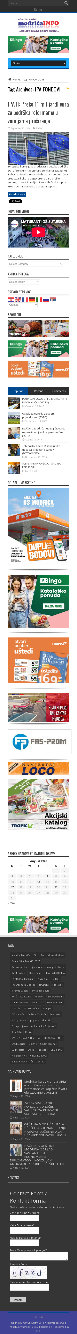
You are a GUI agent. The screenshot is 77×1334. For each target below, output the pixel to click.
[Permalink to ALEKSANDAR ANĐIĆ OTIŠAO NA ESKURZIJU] (14, 473)
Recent (38, 391)
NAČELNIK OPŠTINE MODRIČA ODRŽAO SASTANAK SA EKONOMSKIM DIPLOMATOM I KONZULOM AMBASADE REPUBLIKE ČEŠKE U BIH (37, 1155)
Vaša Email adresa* (22, 1225)
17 (12, 887)
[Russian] (46, 299)
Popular (18, 391)
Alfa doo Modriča (20, 955)
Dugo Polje (35, 972)
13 (38, 882)
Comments (59, 391)
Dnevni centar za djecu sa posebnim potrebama (37, 967)
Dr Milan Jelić (18, 972)
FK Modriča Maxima (22, 978)
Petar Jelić (54, 1014)
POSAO (39, 128)
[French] (25, 299)
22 (56, 887)
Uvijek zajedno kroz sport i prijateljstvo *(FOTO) (38, 415)
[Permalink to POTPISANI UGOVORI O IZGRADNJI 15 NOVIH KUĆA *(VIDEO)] (14, 408)
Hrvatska (44, 984)
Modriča (15, 1008)
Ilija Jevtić (57, 984)
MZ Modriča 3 (31, 1008)
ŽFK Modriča (37, 1061)
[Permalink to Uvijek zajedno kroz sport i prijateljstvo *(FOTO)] (14, 423)
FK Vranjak (42, 978)
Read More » (17, 194)
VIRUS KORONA (38, 1055)
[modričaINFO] (38, 29)
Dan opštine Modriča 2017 (25, 961)
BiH (35, 955)
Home (16, 79)
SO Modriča (17, 1049)
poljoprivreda (18, 1020)
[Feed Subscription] (67, 88)
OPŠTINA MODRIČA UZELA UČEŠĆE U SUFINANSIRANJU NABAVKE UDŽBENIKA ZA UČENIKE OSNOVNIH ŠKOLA (45, 1129)
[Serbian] (53, 299)
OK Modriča (17, 1014)
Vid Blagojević (18, 1055)
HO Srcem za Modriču (23, 984)
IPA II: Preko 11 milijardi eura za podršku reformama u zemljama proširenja (38, 112)
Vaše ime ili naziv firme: (24, 1213)
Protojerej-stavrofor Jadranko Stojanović (33, 1026)
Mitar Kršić (38, 1002)
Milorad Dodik (56, 996)
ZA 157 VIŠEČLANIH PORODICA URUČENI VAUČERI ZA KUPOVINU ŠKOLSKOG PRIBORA (41, 1108)
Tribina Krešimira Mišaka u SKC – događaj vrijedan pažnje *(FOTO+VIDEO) (42, 449)
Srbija (31, 1049)
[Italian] (39, 299)
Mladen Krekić (55, 1002)
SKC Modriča (18, 1043)
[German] (32, 299)
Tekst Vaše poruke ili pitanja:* (28, 1250)
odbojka (47, 1008)
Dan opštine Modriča (52, 955)
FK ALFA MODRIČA (55, 972)
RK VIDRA (16, 1032)
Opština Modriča (37, 1014)
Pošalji (18, 1299)
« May (11, 903)
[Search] (66, 3)
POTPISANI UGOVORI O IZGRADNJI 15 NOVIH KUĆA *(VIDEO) (44, 400)
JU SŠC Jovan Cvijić (21, 996)
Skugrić (33, 1043)
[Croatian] (11, 299)
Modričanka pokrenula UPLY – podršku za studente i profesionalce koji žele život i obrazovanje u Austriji (45, 1086)
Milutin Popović (19, 1002)
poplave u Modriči (40, 1020)
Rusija (28, 1032)
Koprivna (40, 996)
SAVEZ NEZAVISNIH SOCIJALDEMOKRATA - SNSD (37, 1037)
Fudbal (55, 978)
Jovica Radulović (40, 990)
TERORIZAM (55, 1049)
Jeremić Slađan (19, 990)
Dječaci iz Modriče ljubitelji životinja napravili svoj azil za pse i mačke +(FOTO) (43, 432)
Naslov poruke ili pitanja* (25, 1237)
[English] (18, 299)
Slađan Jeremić (48, 1043)
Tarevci (42, 1049)
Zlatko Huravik (19, 1061)
